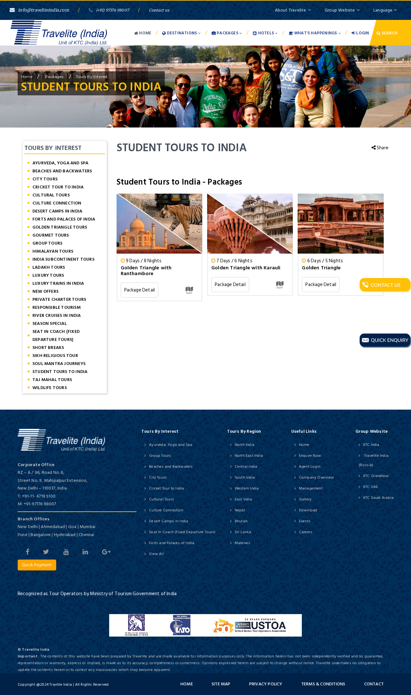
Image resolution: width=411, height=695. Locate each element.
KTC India (371, 445)
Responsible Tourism (56, 307)
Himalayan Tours (52, 251)
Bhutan (241, 521)
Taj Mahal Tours (52, 379)
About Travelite (290, 10)
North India (244, 445)
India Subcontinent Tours (63, 259)
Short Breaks (48, 347)
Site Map (221, 684)
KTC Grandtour (376, 476)
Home (144, 33)
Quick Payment (37, 565)
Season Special (49, 323)
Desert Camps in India (57, 211)
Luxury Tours (48, 275)
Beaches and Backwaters (62, 171)
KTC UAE (370, 487)
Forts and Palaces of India (63, 219)
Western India (247, 488)
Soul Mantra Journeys (58, 363)
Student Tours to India (59, 371)
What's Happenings (315, 33)
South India (245, 477)
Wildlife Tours (49, 387)
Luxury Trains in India (58, 283)
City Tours (44, 179)
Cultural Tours (51, 195)
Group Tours (47, 243)
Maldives (242, 543)
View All (156, 554)
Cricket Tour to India (57, 187)
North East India (249, 456)
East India (243, 499)
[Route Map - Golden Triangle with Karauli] (280, 285)
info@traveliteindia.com (43, 10)
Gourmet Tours (50, 235)
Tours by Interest (92, 76)
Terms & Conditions (323, 684)
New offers (45, 291)
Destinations (182, 33)
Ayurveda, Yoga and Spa (60, 163)
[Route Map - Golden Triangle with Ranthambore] (189, 290)
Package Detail (139, 290)
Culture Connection (57, 203)
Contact (374, 684)
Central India (246, 467)
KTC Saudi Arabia (378, 498)
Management (311, 488)
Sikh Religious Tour (55, 355)
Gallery (305, 499)
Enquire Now (310, 456)
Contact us (159, 10)
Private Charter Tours (59, 299)
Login (362, 33)
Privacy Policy (266, 684)
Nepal (240, 510)
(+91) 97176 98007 (112, 10)
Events (304, 521)
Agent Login (309, 467)
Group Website (340, 10)
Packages (227, 33)
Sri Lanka (243, 532)
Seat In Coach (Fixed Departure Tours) (56, 335)
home (26, 76)
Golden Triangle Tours (59, 227)
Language (383, 10)
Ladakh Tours (48, 267)
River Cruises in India (56, 315)
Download (308, 510)
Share (382, 148)
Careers (305, 532)
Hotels (266, 33)
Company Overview (316, 477)
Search (389, 33)
